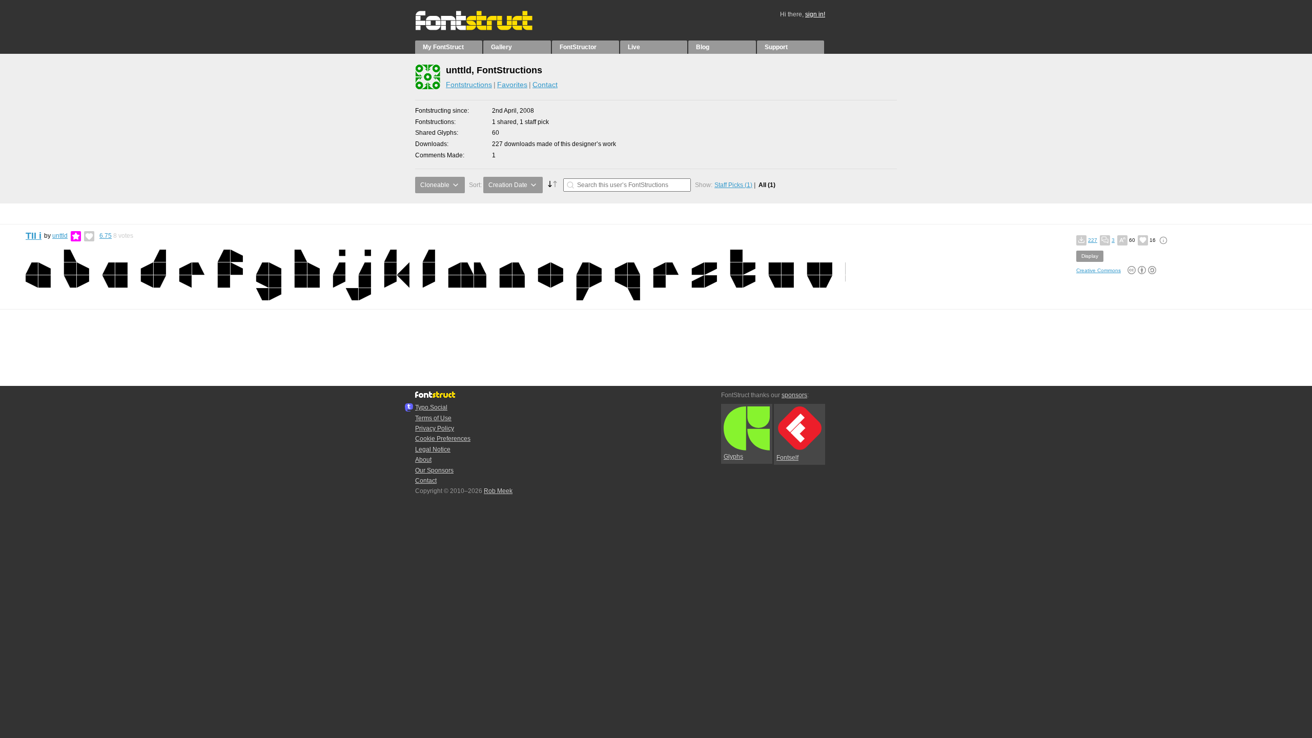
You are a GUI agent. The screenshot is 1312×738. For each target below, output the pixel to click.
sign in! (815, 14)
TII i (34, 236)
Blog (702, 47)
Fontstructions (469, 84)
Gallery (501, 47)
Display (1089, 256)
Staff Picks (733, 185)
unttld (60, 235)
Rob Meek (498, 491)
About (423, 459)
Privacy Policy (434, 428)
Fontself (787, 457)
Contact (545, 84)
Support (776, 47)
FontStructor (578, 47)
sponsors (794, 395)
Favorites (512, 84)
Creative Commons (1098, 270)
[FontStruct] (484, 28)
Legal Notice (432, 449)
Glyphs (733, 456)
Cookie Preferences (442, 438)
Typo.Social (431, 407)
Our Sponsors (434, 470)
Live (634, 47)
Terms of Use (433, 418)
